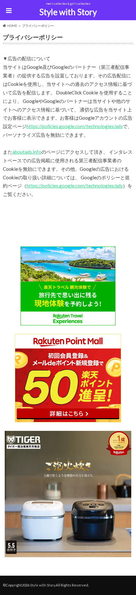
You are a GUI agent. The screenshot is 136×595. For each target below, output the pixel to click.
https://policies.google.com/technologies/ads (75, 126)
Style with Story (68, 12)
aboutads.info (26, 152)
